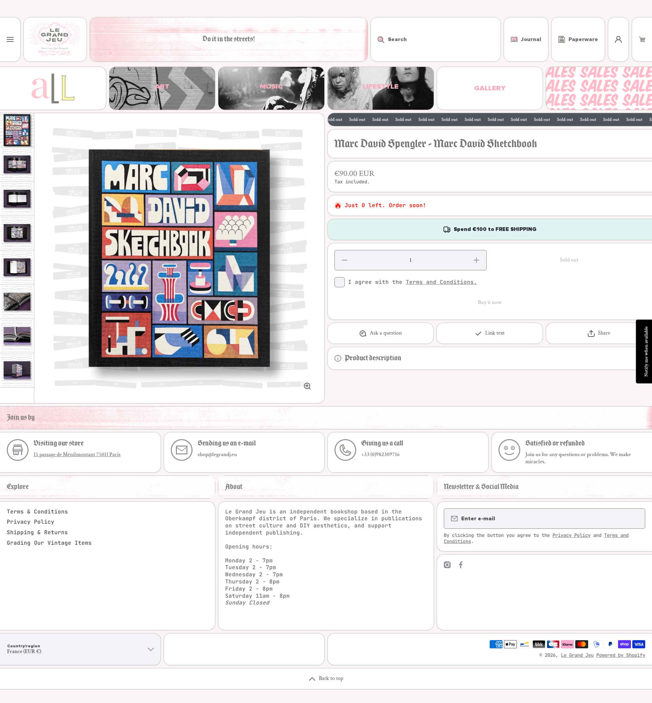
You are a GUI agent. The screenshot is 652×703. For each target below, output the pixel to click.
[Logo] (55, 39)
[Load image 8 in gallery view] (17, 370)
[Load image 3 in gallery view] (17, 199)
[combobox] (435, 39)
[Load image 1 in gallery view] (17, 130)
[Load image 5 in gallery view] (17, 267)
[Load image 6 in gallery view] (17, 302)
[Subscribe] (635, 518)
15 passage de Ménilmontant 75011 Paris (77, 454)
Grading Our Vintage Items (49, 542)
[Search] (377, 39)
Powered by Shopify (620, 655)
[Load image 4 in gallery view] (17, 233)
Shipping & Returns (37, 532)
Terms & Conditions (37, 511)
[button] (642, 39)
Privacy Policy (30, 521)
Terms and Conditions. (441, 282)
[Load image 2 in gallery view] (17, 164)
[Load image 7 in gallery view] (17, 336)
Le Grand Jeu (577, 655)
